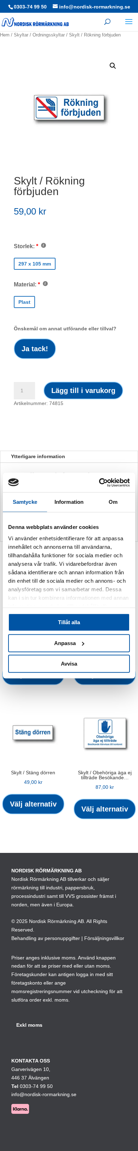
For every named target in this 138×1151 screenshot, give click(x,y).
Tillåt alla (69, 622)
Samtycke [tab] (25, 502)
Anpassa (65, 643)
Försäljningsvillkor (104, 938)
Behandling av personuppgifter (45, 938)
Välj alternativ (33, 804)
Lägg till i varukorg (83, 390)
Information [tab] (69, 502)
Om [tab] (113, 502)
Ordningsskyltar (49, 35)
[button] (113, 65)
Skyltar (21, 35)
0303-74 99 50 (30, 7)
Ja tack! (35, 349)
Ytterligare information (38, 456)
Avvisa (69, 664)
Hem (5, 35)
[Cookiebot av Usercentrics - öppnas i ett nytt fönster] (99, 482)
